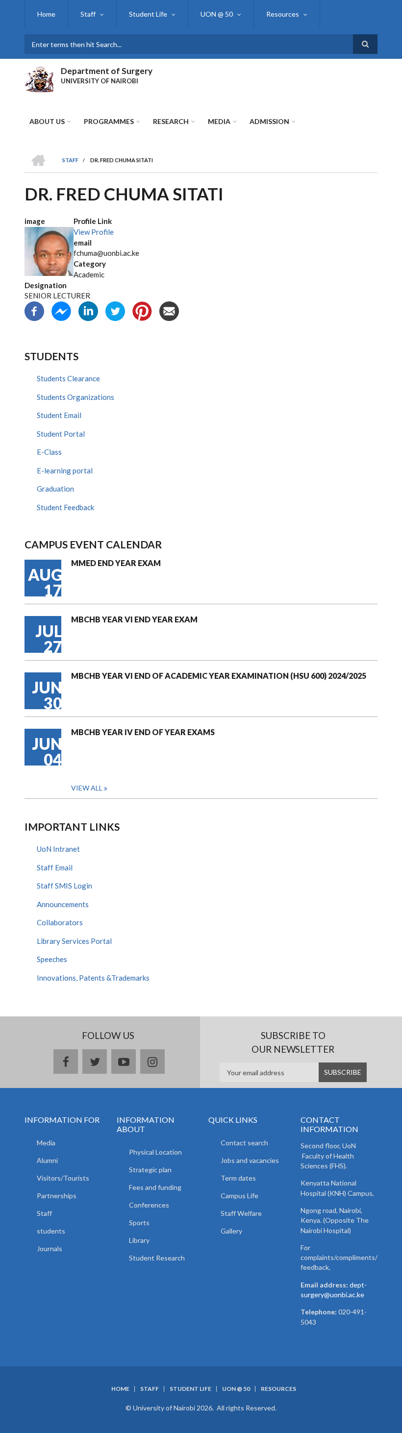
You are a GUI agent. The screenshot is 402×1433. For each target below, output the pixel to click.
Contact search (244, 1142)
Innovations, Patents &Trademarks (93, 977)
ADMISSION (269, 121)
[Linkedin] (88, 310)
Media (219, 121)
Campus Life (239, 1195)
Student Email (59, 415)
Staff (88, 14)
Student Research (157, 1258)
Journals (49, 1248)
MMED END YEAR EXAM (116, 563)
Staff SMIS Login (64, 885)
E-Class (49, 451)
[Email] (169, 310)
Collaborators (60, 922)
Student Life (148, 14)
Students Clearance (68, 378)
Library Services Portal (74, 941)
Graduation (55, 488)
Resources (282, 14)
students (51, 1231)
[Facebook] (34, 310)
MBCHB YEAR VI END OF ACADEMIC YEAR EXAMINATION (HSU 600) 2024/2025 (218, 675)
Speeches (52, 959)
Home (46, 14)
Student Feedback (65, 507)
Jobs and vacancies (250, 1160)
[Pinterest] (142, 310)
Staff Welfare (241, 1213)
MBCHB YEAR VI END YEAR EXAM (134, 619)
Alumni (47, 1160)
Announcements (63, 904)
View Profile (94, 231)
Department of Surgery (106, 71)
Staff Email (55, 867)
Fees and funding (155, 1187)
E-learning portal (65, 470)
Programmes (109, 121)
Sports (139, 1222)
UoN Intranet (58, 848)
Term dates (238, 1178)
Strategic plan (150, 1169)
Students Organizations (75, 397)
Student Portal (61, 433)
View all (86, 788)
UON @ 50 (217, 14)
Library (139, 1240)
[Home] (39, 78)
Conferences (149, 1205)
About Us (47, 121)
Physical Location (155, 1152)
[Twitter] (115, 310)
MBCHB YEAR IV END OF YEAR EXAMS (143, 732)
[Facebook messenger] (61, 310)
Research (171, 121)
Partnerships (56, 1195)
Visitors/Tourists (63, 1178)
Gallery (231, 1231)
